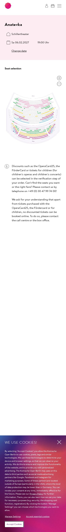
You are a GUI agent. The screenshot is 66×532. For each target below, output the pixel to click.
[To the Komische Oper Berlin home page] (8, 6)
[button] (59, 5)
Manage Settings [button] (13, 517)
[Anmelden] (46, 5)
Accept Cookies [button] (14, 524)
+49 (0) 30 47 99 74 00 (42, 191)
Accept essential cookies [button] (37, 517)
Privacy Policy (36, 494)
